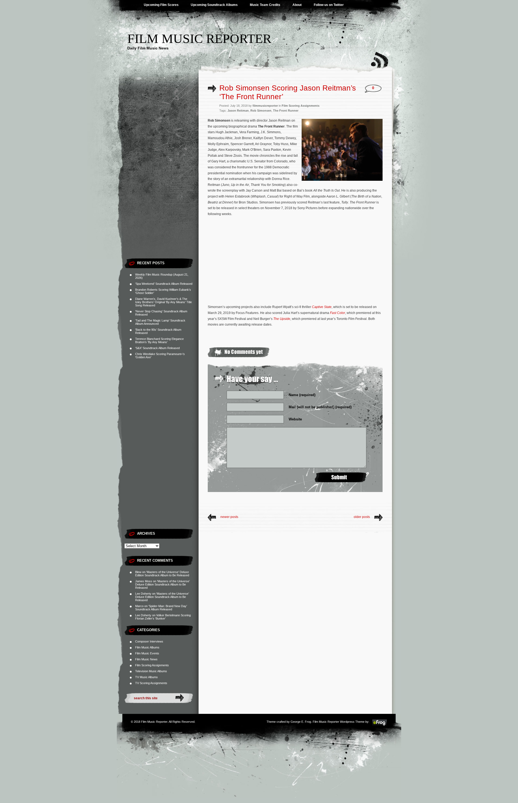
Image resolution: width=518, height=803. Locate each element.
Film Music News (146, 659)
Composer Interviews (149, 641)
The (276, 319)
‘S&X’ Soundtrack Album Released (157, 348)
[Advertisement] (161, 174)
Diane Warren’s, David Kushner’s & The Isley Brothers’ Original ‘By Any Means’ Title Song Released (163, 302)
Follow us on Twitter (329, 5)
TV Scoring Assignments (151, 683)
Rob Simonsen (260, 110)
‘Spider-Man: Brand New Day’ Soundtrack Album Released (161, 607)
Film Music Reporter (199, 38)
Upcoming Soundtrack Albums (214, 5)
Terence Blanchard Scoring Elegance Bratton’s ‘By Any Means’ (159, 340)
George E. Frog (301, 721)
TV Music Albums (146, 677)
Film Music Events (147, 653)
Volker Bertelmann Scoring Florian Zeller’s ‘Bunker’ (163, 617)
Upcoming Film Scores (161, 5)
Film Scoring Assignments (152, 665)
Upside (284, 319)
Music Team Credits (265, 5)
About (297, 5)
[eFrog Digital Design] (379, 725)
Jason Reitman (238, 110)
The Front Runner (285, 110)
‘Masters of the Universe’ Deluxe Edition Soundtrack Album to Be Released (162, 573)
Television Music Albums (151, 671)
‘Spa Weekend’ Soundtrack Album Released (163, 283)
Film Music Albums (147, 647)
